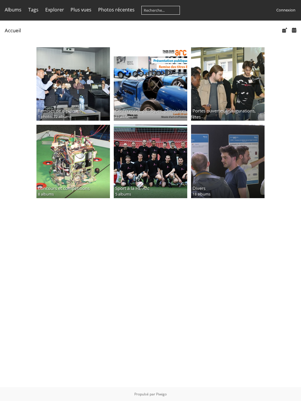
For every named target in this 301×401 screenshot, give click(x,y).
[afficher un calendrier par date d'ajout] (284, 30)
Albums (13, 9)
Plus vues (81, 9)
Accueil (13, 30)
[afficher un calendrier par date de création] (293, 30)
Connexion (285, 10)
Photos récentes (116, 9)
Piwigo (161, 394)
